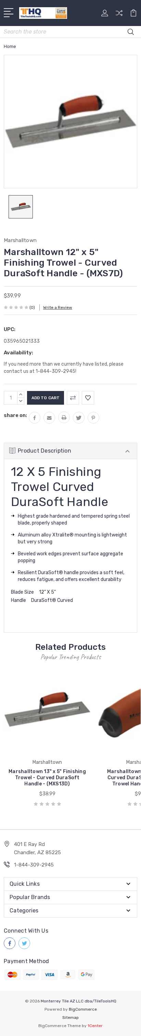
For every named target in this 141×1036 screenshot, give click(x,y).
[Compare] (119, 15)
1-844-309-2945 (34, 865)
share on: (15, 415)
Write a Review (57, 307)
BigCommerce (83, 1009)
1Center (95, 1025)
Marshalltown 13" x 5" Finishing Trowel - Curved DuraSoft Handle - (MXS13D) (47, 778)
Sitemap (70, 1017)
